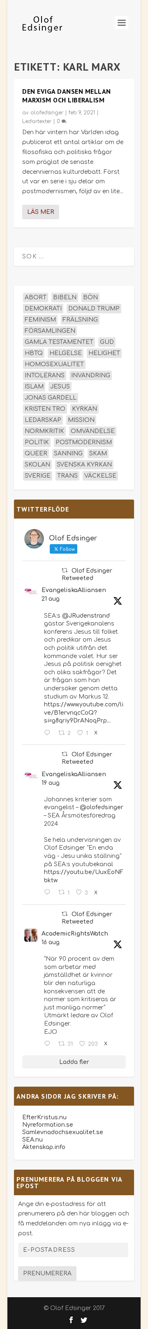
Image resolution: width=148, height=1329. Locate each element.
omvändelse (93, 431)
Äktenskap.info (43, 1147)
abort (35, 297)
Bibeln (64, 297)
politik (37, 442)
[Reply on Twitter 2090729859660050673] (49, 733)
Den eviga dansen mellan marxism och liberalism (66, 95)
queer (36, 453)
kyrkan (84, 409)
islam (34, 387)
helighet (104, 353)
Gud (107, 342)
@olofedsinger (101, 807)
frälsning (80, 320)
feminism (40, 320)
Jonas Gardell (50, 398)
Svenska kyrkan (84, 465)
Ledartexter (36, 121)
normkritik (44, 431)
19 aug (51, 783)
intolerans (45, 375)
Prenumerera (47, 1273)
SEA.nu (32, 1140)
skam (98, 453)
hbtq (34, 353)
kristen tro (45, 409)
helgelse (65, 353)
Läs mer (40, 212)
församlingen (50, 331)
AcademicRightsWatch (75, 934)
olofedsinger (46, 113)
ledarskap (43, 420)
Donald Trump (94, 309)
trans (67, 476)
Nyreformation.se (47, 1125)
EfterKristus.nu (44, 1117)
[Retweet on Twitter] (64, 570)
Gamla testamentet (59, 342)
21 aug (51, 599)
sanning (68, 453)
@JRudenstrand (86, 616)
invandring (90, 375)
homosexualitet (54, 364)
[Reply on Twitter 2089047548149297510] (49, 1044)
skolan (37, 465)
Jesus (60, 387)
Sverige (38, 476)
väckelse (100, 476)
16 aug (51, 942)
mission (81, 420)
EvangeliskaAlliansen (74, 590)
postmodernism (84, 442)
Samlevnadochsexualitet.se (62, 1132)
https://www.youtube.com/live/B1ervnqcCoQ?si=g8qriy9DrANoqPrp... (83, 712)
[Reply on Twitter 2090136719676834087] (49, 893)
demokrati (43, 309)
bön (90, 297)
